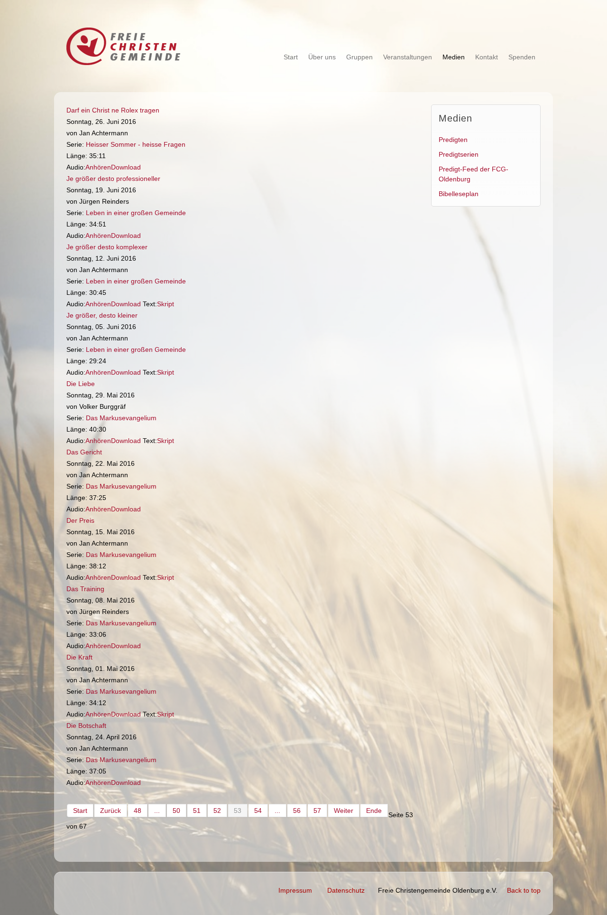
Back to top (524, 890)
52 (217, 810)
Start (291, 57)
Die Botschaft (86, 725)
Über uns (322, 57)
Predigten (453, 139)
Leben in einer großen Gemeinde (136, 213)
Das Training (85, 589)
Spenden (521, 57)
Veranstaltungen (407, 57)
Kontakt (486, 57)
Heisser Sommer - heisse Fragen (135, 144)
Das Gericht (84, 452)
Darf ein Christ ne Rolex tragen (112, 110)
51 (197, 810)
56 (297, 810)
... (157, 810)
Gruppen (359, 57)
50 (176, 810)
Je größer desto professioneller (113, 178)
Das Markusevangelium (121, 418)
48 (137, 810)
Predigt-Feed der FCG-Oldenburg (473, 174)
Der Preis (80, 520)
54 (258, 810)
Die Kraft (79, 657)
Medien (453, 57)
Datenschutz (346, 890)
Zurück (110, 810)
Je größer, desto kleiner (102, 315)
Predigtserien (458, 154)
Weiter (343, 810)
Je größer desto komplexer (106, 247)
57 (317, 810)
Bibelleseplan (458, 194)
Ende (374, 810)
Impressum (295, 890)
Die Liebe (80, 383)
